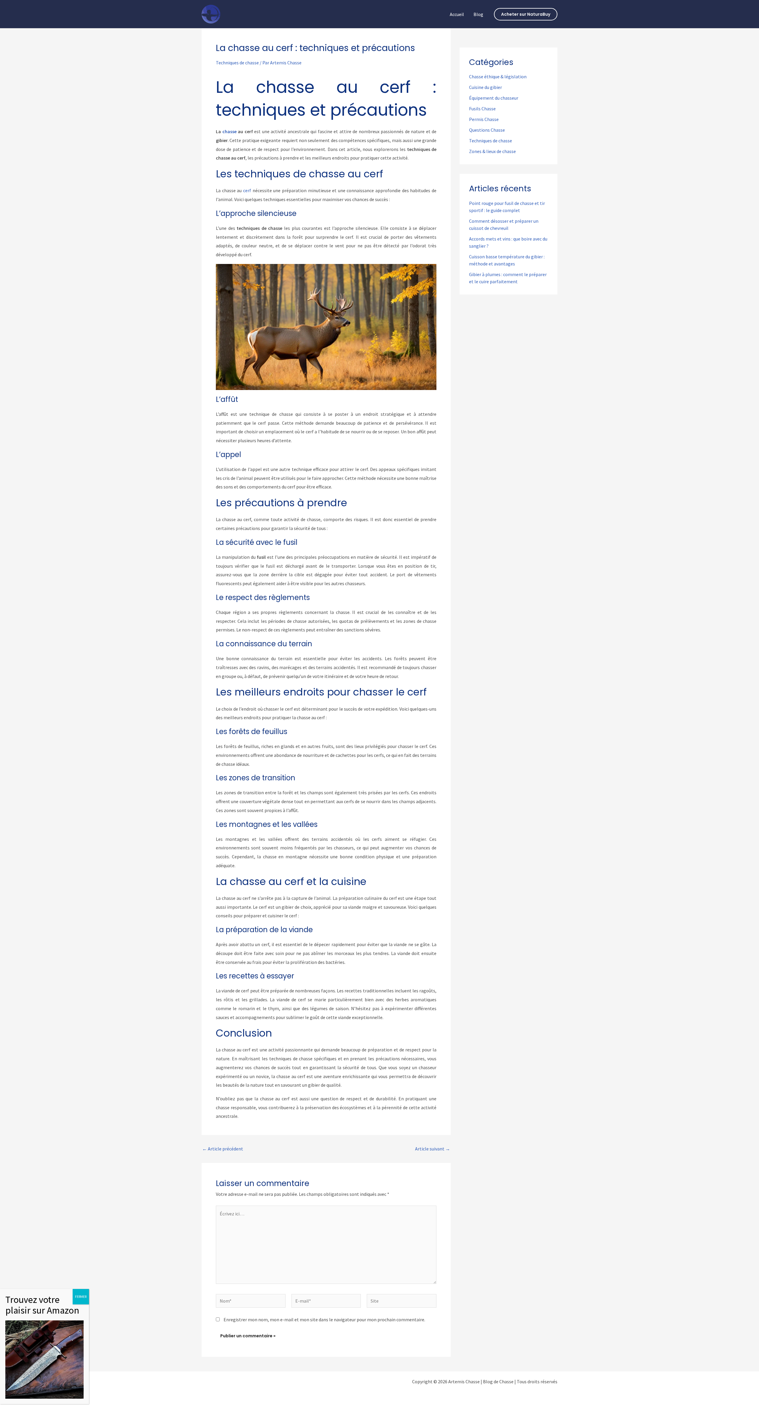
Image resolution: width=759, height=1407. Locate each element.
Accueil (457, 14)
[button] (525, 14)
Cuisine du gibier (485, 87)
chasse (229, 131)
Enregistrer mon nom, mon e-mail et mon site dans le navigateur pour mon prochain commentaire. (324, 1319)
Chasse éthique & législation (498, 76)
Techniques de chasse (237, 63)
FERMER (81, 1296)
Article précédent (222, 1148)
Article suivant (432, 1148)
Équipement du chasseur (493, 98)
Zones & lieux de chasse (492, 151)
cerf (247, 190)
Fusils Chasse (482, 109)
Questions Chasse (487, 130)
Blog (478, 14)
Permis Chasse (484, 119)
